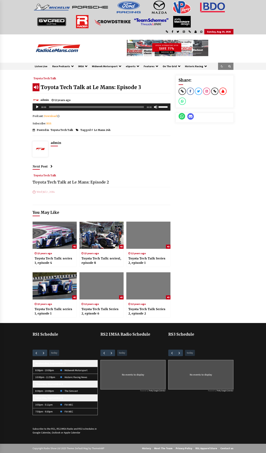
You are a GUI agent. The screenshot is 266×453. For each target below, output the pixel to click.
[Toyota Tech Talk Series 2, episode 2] (148, 285)
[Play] (37, 107)
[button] (222, 66)
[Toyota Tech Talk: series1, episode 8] (101, 235)
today (54, 352)
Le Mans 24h (102, 130)
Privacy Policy (184, 448)
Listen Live (41, 66)
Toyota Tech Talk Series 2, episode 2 (146, 311)
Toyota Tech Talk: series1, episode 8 (101, 261)
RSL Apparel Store (206, 448)
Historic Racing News (76, 377)
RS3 (80, 428)
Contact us (226, 448)
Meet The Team (163, 448)
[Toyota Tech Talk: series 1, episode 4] (55, 235)
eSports (131, 66)
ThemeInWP (98, 448)
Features (149, 66)
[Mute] (155, 107)
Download (50, 116)
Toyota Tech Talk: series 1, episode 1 (53, 311)
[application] (101, 107)
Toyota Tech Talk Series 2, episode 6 (100, 311)
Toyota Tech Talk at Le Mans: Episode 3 (91, 87)
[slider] (164, 106)
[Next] (43, 353)
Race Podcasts (61, 66)
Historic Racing (194, 66)
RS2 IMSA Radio (65, 428)
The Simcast (71, 391)
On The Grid (170, 66)
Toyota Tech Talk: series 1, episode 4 (53, 261)
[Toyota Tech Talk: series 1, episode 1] (55, 285)
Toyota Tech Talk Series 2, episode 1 (146, 261)
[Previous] (36, 353)
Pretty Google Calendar (157, 390)
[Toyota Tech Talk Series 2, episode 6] (101, 285)
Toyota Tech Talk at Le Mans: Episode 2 (71, 182)
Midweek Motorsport (105, 66)
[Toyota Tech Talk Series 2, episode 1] (148, 235)
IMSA (81, 66)
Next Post (40, 166)
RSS (48, 123)
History (146, 448)
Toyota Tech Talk (44, 78)
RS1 (53, 428)
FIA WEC (69, 404)
